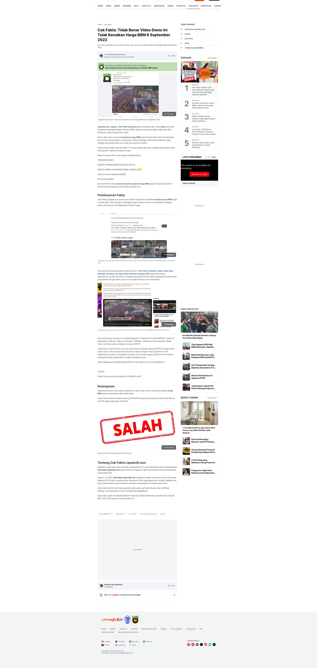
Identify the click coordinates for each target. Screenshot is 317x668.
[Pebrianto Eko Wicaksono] (101, 55)
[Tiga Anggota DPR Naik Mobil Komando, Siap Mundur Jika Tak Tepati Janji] (186, 346)
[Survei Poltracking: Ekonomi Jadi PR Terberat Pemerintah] (186, 440)
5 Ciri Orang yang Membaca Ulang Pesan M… (203, 461)
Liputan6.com (118, 651)
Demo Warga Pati (190, 309)
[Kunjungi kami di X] (201, 644)
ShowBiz (127, 6)
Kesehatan (159, 6)
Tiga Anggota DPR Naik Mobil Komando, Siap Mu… (203, 345)
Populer (186, 57)
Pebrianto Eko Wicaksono (116, 54)
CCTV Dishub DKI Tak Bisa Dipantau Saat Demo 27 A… (203, 366)
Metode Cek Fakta (108, 632)
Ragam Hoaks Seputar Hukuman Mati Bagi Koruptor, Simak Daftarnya (204, 118)
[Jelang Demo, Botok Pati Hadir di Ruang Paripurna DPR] (186, 387)
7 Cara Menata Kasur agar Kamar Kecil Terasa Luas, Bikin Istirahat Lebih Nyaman (199, 430)
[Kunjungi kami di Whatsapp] (209, 644)
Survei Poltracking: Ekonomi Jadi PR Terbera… (203, 440)
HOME (100, 6)
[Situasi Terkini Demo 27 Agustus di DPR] (186, 377)
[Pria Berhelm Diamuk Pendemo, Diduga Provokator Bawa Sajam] (199, 322)
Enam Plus (206, 6)
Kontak (104, 629)
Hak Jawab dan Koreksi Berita (128, 632)
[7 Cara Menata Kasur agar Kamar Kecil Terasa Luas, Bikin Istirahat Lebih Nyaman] (199, 413)
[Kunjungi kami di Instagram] (205, 644)
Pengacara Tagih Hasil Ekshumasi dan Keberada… (203, 471)
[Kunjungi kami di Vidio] (188, 644)
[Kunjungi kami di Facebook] (197, 644)
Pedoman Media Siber (149, 629)
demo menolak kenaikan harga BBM (133, 184)
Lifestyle (146, 6)
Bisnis (117, 6)
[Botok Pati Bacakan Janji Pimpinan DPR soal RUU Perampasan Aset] (186, 356)
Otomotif (181, 6)
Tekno (170, 6)
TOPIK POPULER (188, 24)
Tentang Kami (191, 629)
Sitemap (163, 629)
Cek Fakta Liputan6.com (129, 127)
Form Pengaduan (176, 629)
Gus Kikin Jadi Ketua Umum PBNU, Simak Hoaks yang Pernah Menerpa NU (203, 105)
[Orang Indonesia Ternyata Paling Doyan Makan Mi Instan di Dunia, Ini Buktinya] (186, 451)
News (108, 6)
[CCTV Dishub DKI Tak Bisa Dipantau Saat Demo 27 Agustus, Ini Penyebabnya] (186, 366)
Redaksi (113, 629)
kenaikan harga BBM (131, 137)
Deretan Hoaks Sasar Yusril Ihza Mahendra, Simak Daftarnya (203, 145)
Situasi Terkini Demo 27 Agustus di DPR (201, 376)
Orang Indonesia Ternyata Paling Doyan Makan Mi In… (203, 450)
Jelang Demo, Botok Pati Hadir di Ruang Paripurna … (203, 387)
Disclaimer (123, 629)
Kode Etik (134, 629)
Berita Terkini (189, 397)
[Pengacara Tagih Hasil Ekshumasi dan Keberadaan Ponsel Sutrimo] (186, 471)
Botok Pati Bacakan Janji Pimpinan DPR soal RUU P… (203, 356)
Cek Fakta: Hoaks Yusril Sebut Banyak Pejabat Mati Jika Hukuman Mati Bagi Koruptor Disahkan (203, 91)
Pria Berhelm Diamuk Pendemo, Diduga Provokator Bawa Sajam (199, 336)
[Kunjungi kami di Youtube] (192, 644)
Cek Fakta (193, 6)
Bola (136, 6)
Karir (201, 629)
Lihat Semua (212, 58)
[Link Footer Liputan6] (112, 619)
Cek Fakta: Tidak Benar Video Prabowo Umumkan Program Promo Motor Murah (204, 131)
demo (163, 127)
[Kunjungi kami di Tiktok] (214, 644)
